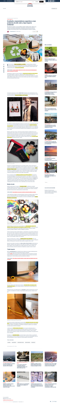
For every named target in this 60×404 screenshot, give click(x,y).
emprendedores (14, 342)
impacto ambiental (27, 342)
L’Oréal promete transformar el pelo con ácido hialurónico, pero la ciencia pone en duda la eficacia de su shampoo (37, 385)
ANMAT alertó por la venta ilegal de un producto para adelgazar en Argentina (23, 385)
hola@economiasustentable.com (8, 400)
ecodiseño (9, 342)
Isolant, (11, 253)
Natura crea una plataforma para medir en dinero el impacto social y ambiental (51, 109)
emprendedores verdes (21, 342)
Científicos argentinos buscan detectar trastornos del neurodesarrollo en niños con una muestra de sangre (9, 385)
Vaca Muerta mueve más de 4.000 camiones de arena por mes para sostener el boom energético (50, 364)
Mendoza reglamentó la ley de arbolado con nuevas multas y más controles (51, 60)
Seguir (41, 1)
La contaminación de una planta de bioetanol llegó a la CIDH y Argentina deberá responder (51, 93)
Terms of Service (20, 401)
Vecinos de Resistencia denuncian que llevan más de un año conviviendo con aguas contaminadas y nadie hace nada (50, 385)
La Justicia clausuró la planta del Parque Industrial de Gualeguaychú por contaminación (51, 142)
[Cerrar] (44, 1)
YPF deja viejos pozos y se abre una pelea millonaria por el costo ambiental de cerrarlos (50, 126)
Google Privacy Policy (15, 401)
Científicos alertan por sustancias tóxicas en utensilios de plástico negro (50, 76)
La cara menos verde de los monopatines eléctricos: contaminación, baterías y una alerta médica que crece (22, 366)
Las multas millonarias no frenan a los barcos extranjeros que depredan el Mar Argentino (9, 364)
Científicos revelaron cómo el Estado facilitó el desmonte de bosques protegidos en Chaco (36, 364)
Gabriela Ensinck (12, 31)
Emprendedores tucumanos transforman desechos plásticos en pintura (24, 192)
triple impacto (33, 342)
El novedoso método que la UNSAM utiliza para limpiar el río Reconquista (50, 176)
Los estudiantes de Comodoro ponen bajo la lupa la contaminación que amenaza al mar (51, 159)
